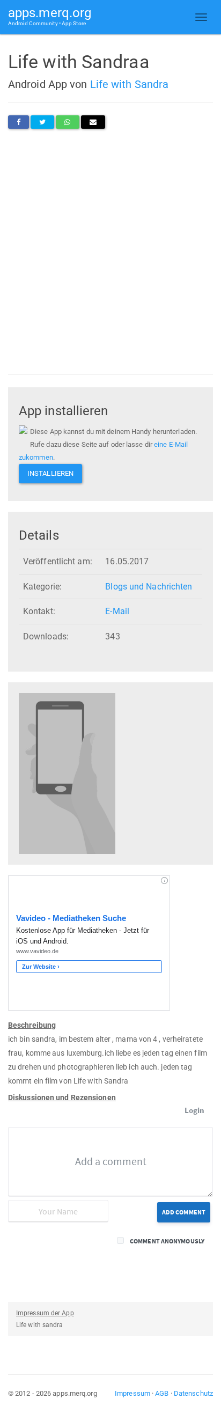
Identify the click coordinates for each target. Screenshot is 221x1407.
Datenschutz (193, 1393)
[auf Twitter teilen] (42, 122)
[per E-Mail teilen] (93, 122)
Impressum (132, 1393)
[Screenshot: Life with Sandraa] (67, 773)
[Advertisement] (110, 251)
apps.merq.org (49, 15)
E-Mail (117, 611)
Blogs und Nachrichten (148, 586)
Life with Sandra (129, 84)
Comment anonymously (167, 1241)
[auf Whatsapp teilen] (67, 122)
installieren (50, 473)
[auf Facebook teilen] (18, 122)
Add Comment (183, 1212)
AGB (161, 1393)
